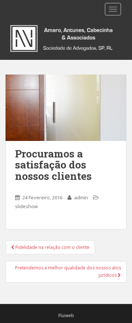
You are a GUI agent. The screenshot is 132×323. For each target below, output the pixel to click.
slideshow (26, 206)
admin (81, 197)
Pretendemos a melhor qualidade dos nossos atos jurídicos (68, 271)
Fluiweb (66, 315)
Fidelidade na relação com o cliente (51, 247)
